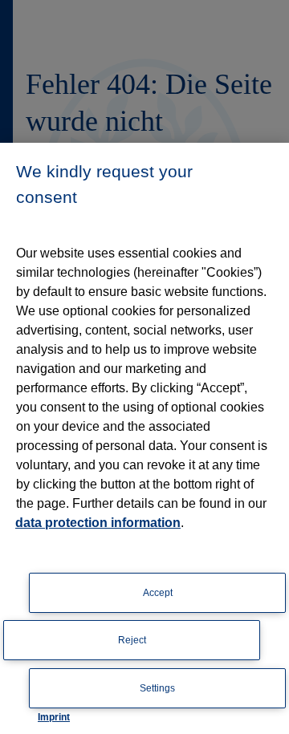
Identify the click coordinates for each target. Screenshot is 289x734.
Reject (132, 640)
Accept (158, 592)
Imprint (54, 717)
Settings (157, 688)
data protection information (98, 522)
